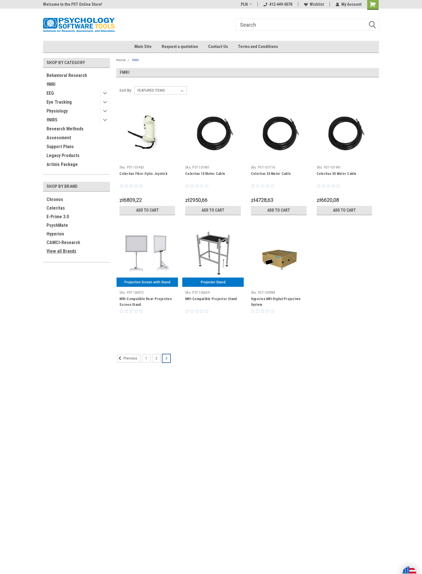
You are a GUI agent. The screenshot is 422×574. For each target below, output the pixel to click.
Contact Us (218, 46)
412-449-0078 (280, 4)
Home (121, 60)
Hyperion (55, 234)
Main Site (143, 46)
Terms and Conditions (258, 46)
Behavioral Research (67, 75)
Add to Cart (147, 210)
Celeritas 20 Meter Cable (271, 174)
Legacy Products (63, 155)
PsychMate (57, 225)
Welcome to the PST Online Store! (72, 4)
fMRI (51, 84)
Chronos (55, 199)
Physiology (57, 111)
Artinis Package (62, 164)
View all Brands (61, 251)
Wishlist (317, 4)
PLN (244, 4)
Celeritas (56, 208)
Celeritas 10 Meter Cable (205, 174)
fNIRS (52, 120)
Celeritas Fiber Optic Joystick (143, 174)
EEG (50, 93)
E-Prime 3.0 (58, 216)
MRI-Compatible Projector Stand (211, 299)
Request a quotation (180, 46)
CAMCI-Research (63, 242)
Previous (130, 358)
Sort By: (125, 90)
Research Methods (65, 129)
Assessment (59, 137)
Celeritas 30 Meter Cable (337, 174)
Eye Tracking (59, 102)
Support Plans (60, 146)
